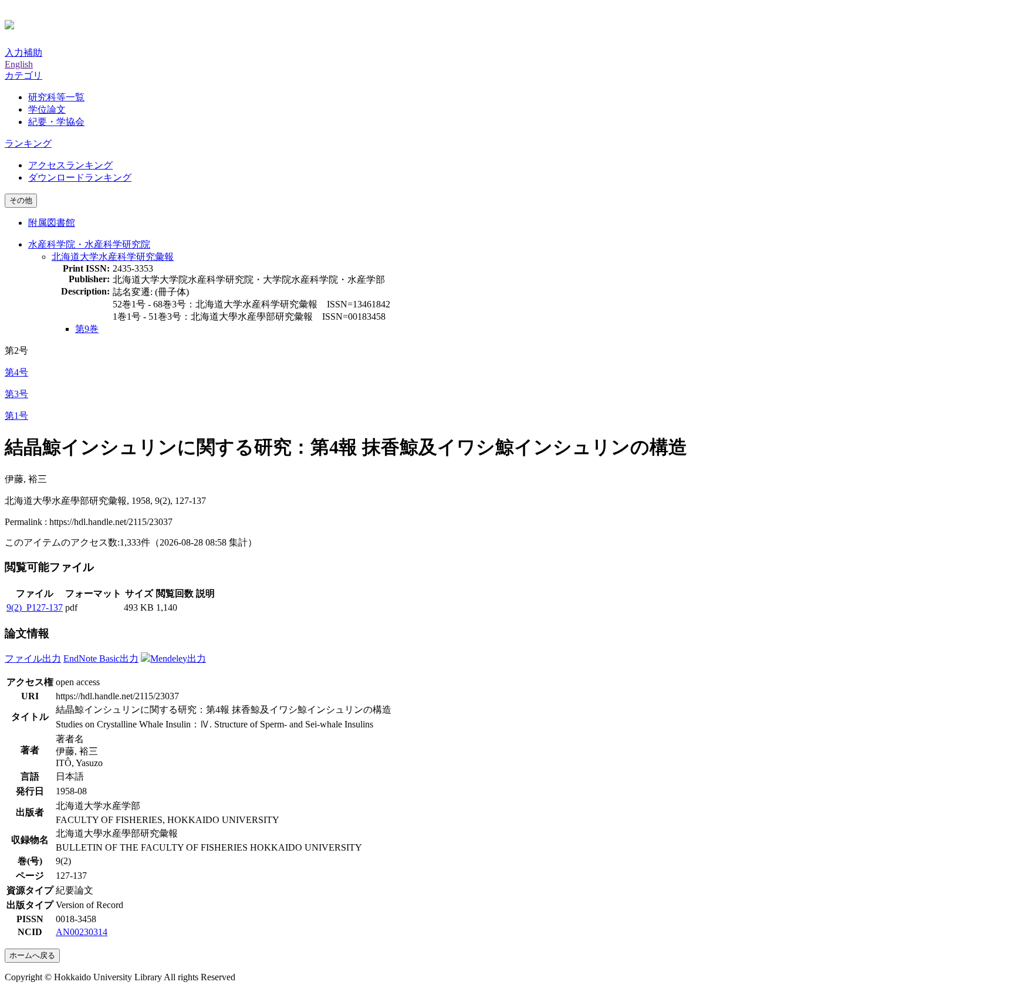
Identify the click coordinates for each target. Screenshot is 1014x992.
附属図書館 (51, 223)
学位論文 (47, 109)
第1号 (16, 416)
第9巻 (87, 329)
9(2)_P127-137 (34, 607)
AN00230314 (81, 932)
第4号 (16, 372)
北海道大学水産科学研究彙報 (113, 257)
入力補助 (23, 52)
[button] (23, 75)
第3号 (16, 394)
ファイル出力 (33, 658)
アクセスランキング (70, 165)
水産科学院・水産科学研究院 (89, 244)
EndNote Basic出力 (100, 658)
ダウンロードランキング (79, 177)
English (19, 64)
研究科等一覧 (56, 97)
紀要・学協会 (56, 122)
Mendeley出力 (178, 658)
